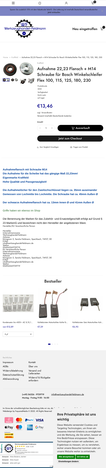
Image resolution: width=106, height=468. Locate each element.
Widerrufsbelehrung (13, 370)
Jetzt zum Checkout (70, 138)
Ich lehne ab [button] (82, 457)
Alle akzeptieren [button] (66, 457)
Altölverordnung (11, 379)
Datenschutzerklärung (13, 375)
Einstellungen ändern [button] (69, 461)
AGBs (5, 366)
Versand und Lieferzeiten (35, 372)
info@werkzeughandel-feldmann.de (67, 394)
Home (6, 57)
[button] (49, 344)
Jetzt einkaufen (54, 12)
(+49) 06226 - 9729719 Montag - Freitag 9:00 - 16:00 (35, 396)
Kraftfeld (15, 57)
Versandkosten (46, 112)
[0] (101, 29)
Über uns (33, 366)
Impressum (8, 362)
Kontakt (32, 362)
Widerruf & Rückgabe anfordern (39, 379)
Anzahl (40, 122)
